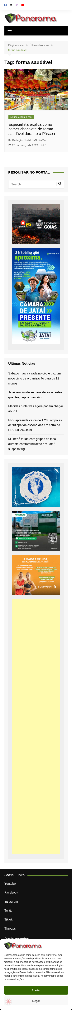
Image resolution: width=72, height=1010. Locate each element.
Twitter (8, 910)
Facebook (11, 892)
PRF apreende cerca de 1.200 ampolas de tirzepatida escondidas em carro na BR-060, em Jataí (35, 425)
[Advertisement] (36, 726)
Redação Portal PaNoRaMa (29, 140)
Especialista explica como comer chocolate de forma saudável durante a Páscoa (31, 129)
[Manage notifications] (8, 1001)
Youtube (10, 883)
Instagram (11, 901)
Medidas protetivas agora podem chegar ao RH (35, 409)
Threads (10, 928)
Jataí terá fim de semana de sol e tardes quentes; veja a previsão (35, 395)
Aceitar (36, 990)
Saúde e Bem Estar (21, 117)
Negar (36, 1000)
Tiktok (8, 919)
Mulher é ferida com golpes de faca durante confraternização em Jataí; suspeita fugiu (32, 443)
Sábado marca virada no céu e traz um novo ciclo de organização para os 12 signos (34, 378)
